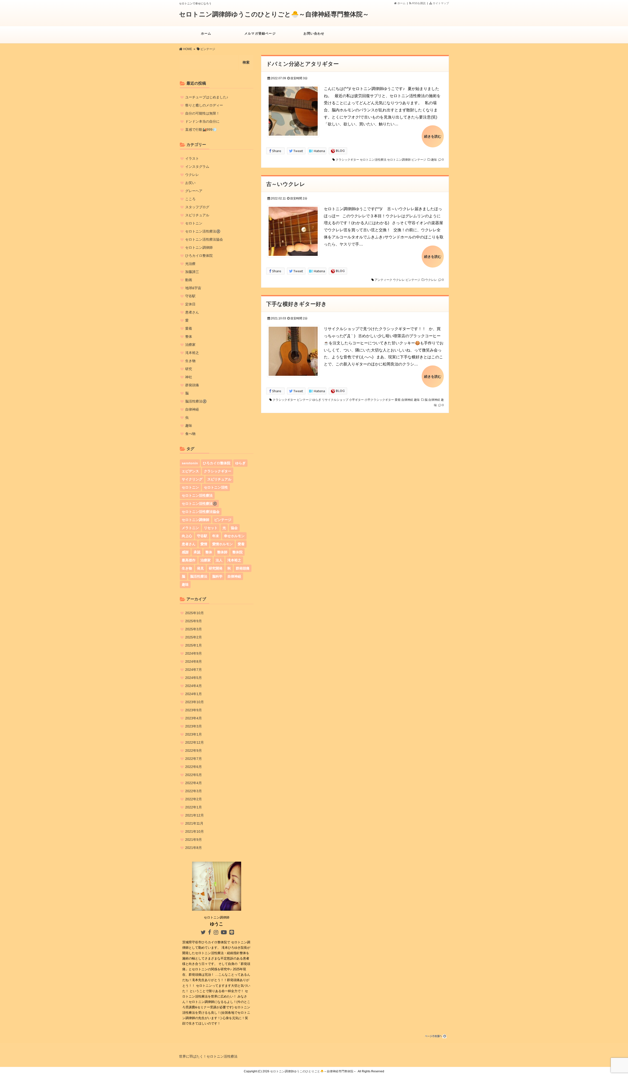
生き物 (190, 361)
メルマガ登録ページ (260, 33)
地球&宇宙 (193, 288)
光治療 (190, 264)
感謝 (185, 552)
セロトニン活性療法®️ (202, 231)
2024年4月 (193, 686)
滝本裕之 (192, 353)
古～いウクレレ (285, 184)
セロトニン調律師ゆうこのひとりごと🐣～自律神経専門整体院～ (274, 14)
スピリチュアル (197, 215)
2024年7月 (193, 670)
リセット (211, 528)
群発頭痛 (192, 385)
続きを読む (432, 136)
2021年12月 (194, 815)
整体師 (222, 552)
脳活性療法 (198, 576)
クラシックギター (347, 159)
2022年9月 (193, 750)
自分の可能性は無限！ (202, 113)
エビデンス (190, 471)
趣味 (434, 159)
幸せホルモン (234, 536)
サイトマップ (440, 3)
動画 (188, 280)
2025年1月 (193, 645)
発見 (200, 568)
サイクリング (192, 479)
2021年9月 (193, 840)
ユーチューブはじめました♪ (206, 97)
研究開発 (215, 568)
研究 (188, 369)
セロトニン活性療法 (373, 159)
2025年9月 (193, 621)
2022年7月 (193, 759)
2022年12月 (194, 742)
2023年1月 (193, 734)
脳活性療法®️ (196, 401)
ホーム (401, 3)
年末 (215, 536)
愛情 (203, 544)
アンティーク (383, 280)
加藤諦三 (192, 272)
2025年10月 (194, 613)
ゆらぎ (316, 400)
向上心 (187, 536)
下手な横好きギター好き (296, 304)
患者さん (192, 312)
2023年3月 (193, 726)
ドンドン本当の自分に (202, 121)
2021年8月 (193, 848)
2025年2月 (193, 637)
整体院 (237, 552)
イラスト (192, 158)
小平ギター (356, 400)
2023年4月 (193, 718)
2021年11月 (194, 823)
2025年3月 (193, 629)
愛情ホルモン (222, 544)
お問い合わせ (313, 33)
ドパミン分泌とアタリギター (302, 64)
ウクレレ (399, 280)
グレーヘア (193, 191)
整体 (188, 336)
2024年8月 (193, 661)
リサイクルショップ (335, 400)
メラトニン (190, 528)
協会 (234, 528)
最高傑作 (189, 560)
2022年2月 (193, 799)
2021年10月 (194, 831)
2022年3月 (193, 791)
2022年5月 (193, 775)
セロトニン (193, 223)
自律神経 (407, 400)
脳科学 (217, 576)
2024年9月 (193, 653)
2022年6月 (193, 767)
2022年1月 (193, 807)
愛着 (398, 400)
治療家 (190, 345)
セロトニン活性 (216, 487)
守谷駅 (190, 296)
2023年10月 (194, 702)
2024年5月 (193, 678)
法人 (219, 560)
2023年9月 (193, 710)
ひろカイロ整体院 (199, 256)
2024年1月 (193, 694)
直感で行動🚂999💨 (201, 129)
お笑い (190, 183)
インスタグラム (197, 167)
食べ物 (190, 434)
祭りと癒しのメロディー (204, 105)
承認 (197, 552)
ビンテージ (418, 159)
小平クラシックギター (379, 400)
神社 (188, 377)
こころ (190, 199)
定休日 (190, 304)
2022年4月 (193, 783)
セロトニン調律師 (399, 159)
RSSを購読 (419, 3)
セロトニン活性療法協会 (204, 239)
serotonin (190, 463)
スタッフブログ (197, 207)
